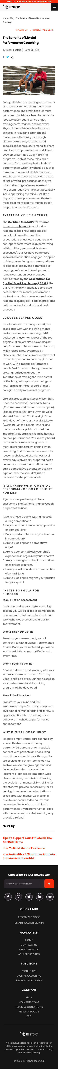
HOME (29, 940)
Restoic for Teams (29, 980)
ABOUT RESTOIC (29, 949)
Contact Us (29, 945)
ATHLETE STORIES (29, 954)
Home (5, 18)
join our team (29, 1002)
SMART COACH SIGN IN (29, 923)
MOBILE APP (29, 971)
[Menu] (54, 7)
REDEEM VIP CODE (29, 917)
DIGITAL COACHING (29, 976)
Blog (12, 18)
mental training (43, 30)
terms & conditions (29, 1007)
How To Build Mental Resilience (24, 848)
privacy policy (29, 1011)
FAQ (29, 1016)
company (21, 30)
